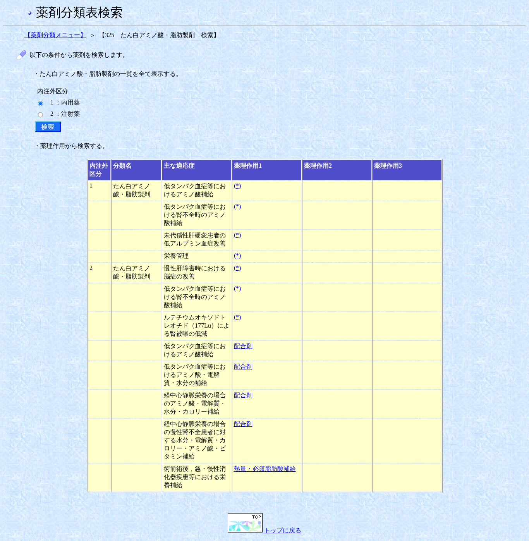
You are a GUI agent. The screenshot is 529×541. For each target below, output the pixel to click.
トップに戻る (282, 530)
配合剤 (243, 346)
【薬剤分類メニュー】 (55, 35)
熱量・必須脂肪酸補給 (265, 468)
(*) (237, 185)
